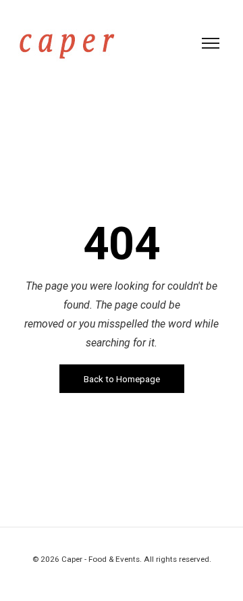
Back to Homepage (122, 379)
